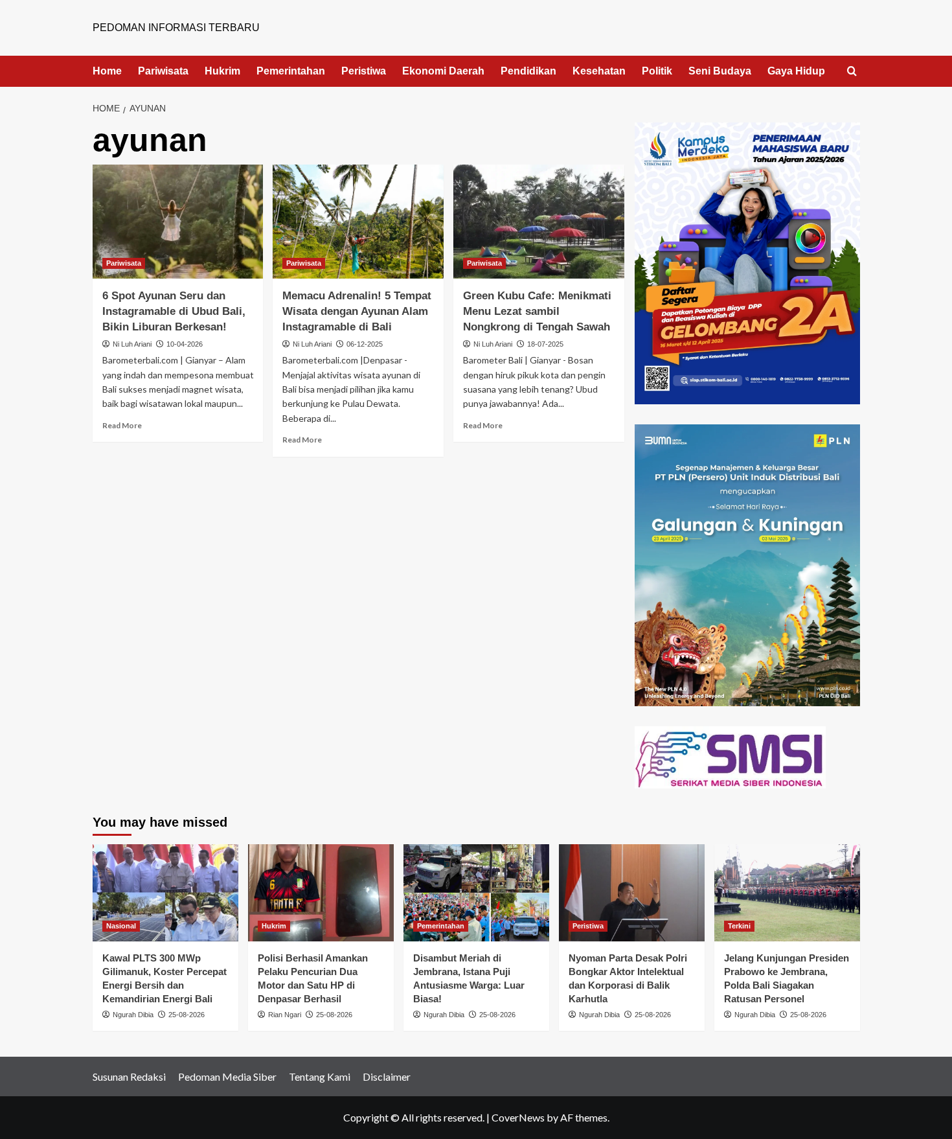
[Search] (852, 71)
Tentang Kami (319, 1076)
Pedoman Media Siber (227, 1076)
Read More (122, 425)
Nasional (121, 926)
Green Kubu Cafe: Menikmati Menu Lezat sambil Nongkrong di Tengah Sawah (537, 311)
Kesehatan (599, 70)
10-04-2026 (184, 344)
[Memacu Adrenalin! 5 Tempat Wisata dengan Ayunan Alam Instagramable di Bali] (358, 222)
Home (107, 70)
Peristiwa (363, 70)
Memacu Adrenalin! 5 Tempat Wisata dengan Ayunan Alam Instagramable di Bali (356, 311)
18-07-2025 (545, 344)
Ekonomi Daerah (443, 70)
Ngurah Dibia (133, 1014)
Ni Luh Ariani (132, 344)
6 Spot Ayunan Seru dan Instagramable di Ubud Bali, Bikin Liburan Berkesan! (173, 311)
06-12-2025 (364, 344)
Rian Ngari (284, 1014)
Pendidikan (528, 70)
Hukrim (222, 70)
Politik (657, 70)
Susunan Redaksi (129, 1076)
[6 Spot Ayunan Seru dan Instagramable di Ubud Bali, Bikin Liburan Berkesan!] (178, 222)
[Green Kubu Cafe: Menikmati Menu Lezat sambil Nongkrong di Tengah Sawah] (538, 222)
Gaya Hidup (796, 70)
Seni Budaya (719, 70)
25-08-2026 (186, 1014)
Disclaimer (387, 1076)
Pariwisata (163, 70)
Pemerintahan (290, 70)
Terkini (739, 926)
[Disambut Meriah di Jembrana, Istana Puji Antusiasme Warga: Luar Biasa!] (476, 892)
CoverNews (518, 1117)
